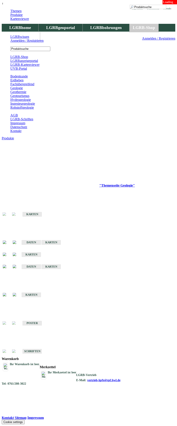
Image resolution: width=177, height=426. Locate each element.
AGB (14, 115)
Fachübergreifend (22, 84)
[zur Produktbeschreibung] (7, 242)
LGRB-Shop (144, 27)
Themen (16, 11)
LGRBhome (20, 27)
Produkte (16, 15)
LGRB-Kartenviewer (25, 64)
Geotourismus (19, 96)
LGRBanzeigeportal (24, 61)
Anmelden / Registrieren (158, 38)
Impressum (17, 123)
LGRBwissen (19, 37)
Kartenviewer (19, 19)
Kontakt (15, 131)
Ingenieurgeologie (22, 103)
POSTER (32, 323)
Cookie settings (13, 422)
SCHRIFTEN (32, 351)
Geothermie (18, 92)
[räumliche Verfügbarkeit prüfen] (17, 242)
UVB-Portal (18, 68)
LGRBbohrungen (106, 27)
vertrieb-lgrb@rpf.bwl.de (103, 380)
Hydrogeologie (20, 100)
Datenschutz (18, 127)
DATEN (31, 242)
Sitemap (21, 418)
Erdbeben (17, 80)
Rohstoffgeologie (22, 107)
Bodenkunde (19, 76)
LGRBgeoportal (60, 27)
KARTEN (32, 214)
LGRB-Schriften (21, 119)
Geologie (16, 88)
